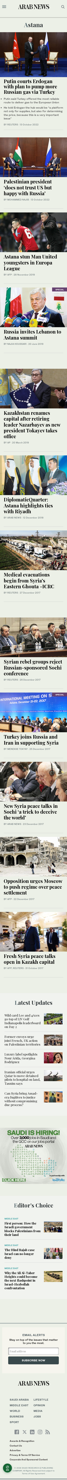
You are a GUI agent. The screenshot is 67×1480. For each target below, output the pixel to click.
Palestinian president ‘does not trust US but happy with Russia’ (28, 187)
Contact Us (16, 1445)
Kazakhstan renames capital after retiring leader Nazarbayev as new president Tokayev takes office (32, 424)
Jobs (37, 1416)
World (15, 1410)
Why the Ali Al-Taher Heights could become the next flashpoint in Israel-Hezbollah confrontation (20, 1280)
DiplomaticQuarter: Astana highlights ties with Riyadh (28, 505)
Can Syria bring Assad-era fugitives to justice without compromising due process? (21, 1099)
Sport (14, 1422)
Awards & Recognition (22, 1441)
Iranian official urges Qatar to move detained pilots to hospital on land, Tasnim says (22, 1077)
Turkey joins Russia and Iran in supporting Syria (31, 739)
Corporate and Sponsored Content (29, 1459)
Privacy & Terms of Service (25, 1455)
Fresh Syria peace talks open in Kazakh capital (29, 959)
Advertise (15, 1450)
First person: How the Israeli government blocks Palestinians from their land (22, 1229)
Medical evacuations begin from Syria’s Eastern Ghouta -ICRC (29, 580)
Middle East (11, 1218)
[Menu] (4, 7)
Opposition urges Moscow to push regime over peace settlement (33, 887)
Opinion (39, 1405)
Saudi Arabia (19, 1399)
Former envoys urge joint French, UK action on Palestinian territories (22, 1040)
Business (17, 1416)
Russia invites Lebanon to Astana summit (32, 334)
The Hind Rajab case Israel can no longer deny (19, 1254)
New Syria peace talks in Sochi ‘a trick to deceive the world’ (31, 812)
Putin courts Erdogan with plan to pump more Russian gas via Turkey (30, 86)
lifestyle (41, 1399)
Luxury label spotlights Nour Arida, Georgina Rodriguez (20, 1058)
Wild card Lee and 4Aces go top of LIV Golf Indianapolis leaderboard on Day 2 (22, 1021)
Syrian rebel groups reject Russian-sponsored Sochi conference (33, 667)
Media (38, 1410)
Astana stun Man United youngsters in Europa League (30, 262)
